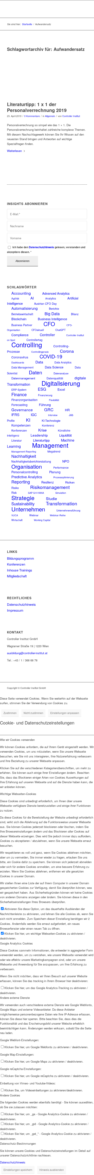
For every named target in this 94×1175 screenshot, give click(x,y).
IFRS (15, 414)
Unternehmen (28, 509)
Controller (47, 334)
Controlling (26, 344)
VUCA (14, 515)
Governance (22, 409)
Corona (67, 351)
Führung (45, 404)
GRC (49, 409)
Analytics (50, 298)
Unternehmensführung (68, 510)
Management (50, 445)
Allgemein (50, 116)
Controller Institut (71, 116)
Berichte (54, 309)
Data (39, 362)
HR (67, 410)
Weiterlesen (14, 151)
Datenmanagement (23, 378)
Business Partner (21, 325)
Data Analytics (62, 362)
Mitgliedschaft (17, 576)
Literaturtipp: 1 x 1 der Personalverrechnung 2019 (37, 107)
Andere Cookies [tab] (10, 1095)
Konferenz (48, 425)
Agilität (15, 298)
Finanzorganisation (24, 399)
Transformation (61, 503)
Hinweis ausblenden (51, 1170)
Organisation (26, 466)
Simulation (60, 492)
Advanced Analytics (56, 293)
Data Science (54, 367)
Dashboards (17, 362)
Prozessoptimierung (63, 477)
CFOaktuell (37, 330)
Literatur (16, 440)
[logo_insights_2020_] (39, 9)
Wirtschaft (17, 520)
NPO (65, 461)
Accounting (21, 293)
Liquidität (65, 435)
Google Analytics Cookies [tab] (16, 943)
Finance (19, 394)
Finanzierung (45, 395)
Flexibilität (54, 400)
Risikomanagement (50, 487)
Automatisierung (24, 308)
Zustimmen (10, 713)
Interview (52, 415)
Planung (55, 472)
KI (28, 420)
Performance (61, 467)
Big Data (52, 313)
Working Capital (42, 520)
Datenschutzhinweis (41, 247)
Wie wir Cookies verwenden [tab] (17, 740)
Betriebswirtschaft (22, 314)
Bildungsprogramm (20, 558)
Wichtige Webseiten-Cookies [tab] (18, 794)
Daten (35, 372)
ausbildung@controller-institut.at (27, 653)
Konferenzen (19, 430)
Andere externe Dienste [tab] (15, 998)
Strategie (23, 498)
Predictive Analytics (26, 476)
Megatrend (53, 451)
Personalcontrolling (24, 472)
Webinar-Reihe (58, 515)
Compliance (19, 334)
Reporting (20, 482)
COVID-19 (51, 356)
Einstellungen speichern (17, 1170)
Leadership (39, 435)
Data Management (22, 367)
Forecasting (19, 405)
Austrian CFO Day (45, 304)
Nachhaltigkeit (23, 456)
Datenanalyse (61, 373)
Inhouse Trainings (19, 570)
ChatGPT (60, 330)
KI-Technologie (51, 420)
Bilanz (74, 314)
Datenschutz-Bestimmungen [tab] (18, 1143)
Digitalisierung (61, 383)
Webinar (33, 515)
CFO (49, 324)
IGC (34, 414)
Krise (42, 430)
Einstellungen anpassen (64, 713)
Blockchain (18, 319)
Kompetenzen (21, 425)
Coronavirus (19, 357)
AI (32, 298)
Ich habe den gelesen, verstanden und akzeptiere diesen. (46, 249)
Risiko (15, 488)
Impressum (15, 610)
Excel (61, 389)
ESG (42, 389)
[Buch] (41, 76)
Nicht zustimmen (33, 713)
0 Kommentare (32, 116)
